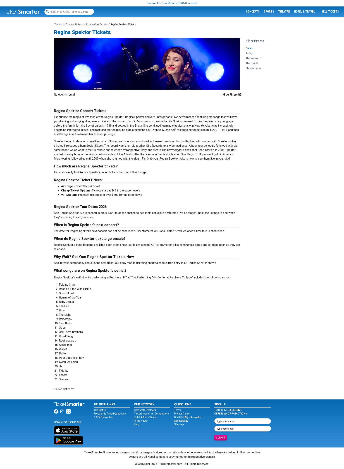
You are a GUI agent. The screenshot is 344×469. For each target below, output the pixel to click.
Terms (177, 410)
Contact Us (100, 410)
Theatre (284, 11)
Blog (136, 424)
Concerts (253, 11)
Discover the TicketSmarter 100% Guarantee (172, 3)
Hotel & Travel (304, 11)
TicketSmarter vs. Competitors (151, 413)
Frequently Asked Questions (110, 413)
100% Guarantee (103, 417)
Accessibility (181, 420)
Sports (269, 11)
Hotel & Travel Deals (145, 417)
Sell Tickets (330, 11)
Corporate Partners (145, 410)
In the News (140, 420)
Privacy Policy (182, 413)
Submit (220, 437)
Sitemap (179, 424)
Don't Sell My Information (188, 417)
